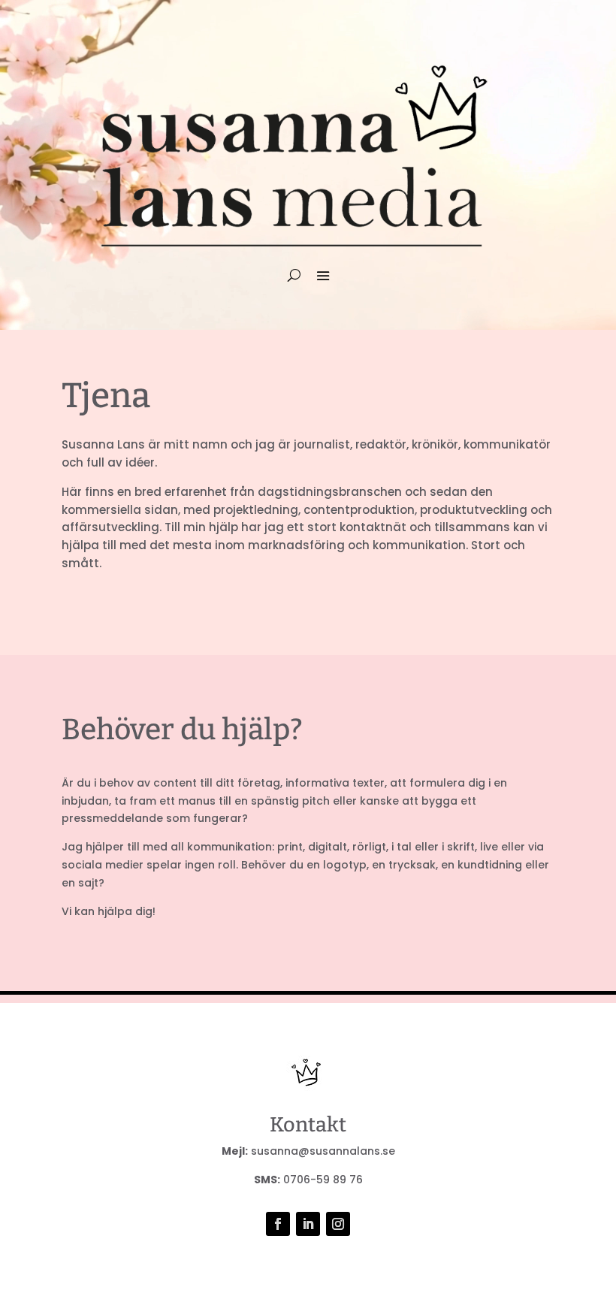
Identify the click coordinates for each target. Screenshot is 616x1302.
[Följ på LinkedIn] (308, 1224)
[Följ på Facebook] (278, 1224)
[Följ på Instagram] (338, 1224)
